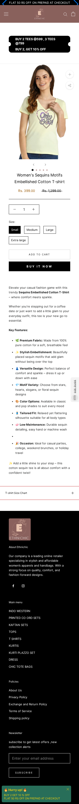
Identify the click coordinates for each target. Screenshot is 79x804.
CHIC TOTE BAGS (20, 666)
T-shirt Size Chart (16, 493)
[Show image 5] (47, 170)
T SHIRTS (15, 639)
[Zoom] (70, 74)
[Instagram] (23, 585)
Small (14, 229)
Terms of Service (20, 711)
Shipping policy (19, 718)
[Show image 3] (40, 170)
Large (50, 229)
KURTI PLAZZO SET (22, 652)
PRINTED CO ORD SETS (24, 618)
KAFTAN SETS (18, 625)
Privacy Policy (18, 697)
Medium (32, 229)
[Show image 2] (36, 170)
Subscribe (24, 772)
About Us (15, 690)
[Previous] (33, 165)
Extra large (18, 240)
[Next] (45, 165)
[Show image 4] (43, 170)
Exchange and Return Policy (28, 704)
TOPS (12, 631)
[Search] (65, 14)
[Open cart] (73, 14)
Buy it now (39, 266)
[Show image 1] (33, 170)
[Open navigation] (6, 14)
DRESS (13, 659)
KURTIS (14, 645)
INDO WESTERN (19, 611)
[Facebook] (13, 585)
